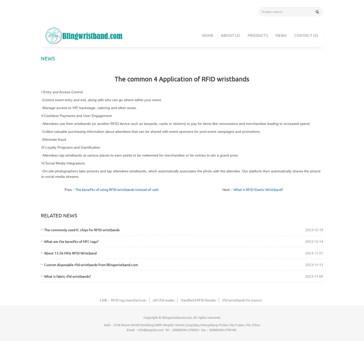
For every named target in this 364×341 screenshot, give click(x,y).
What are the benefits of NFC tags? (71, 241)
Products (258, 35)
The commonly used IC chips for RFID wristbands (82, 229)
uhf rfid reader (164, 300)
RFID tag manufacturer (129, 300)
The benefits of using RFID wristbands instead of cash (116, 189)
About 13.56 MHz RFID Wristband (70, 253)
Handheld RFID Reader (198, 300)
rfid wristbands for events (242, 300)
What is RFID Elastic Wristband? (258, 189)
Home (207, 35)
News (281, 35)
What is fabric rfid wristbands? (67, 276)
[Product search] (317, 12)
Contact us (306, 35)
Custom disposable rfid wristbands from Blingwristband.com (91, 264)
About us (230, 35)
